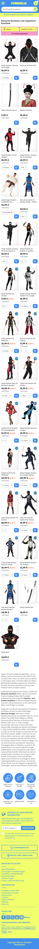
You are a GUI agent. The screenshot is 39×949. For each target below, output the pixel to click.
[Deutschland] (4, 917)
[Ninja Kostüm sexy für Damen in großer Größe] (10, 368)
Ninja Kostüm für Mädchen (7, 339)
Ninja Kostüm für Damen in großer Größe (26, 250)
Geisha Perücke (26, 110)
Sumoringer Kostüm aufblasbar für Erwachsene (8, 201)
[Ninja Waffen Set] (29, 592)
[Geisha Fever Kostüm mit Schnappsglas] (10, 413)
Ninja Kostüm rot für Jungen (9, 156)
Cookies (5, 897)
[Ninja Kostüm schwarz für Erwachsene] (29, 140)
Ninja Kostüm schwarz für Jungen (9, 66)
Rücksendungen (8, 876)
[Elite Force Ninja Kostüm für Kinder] (29, 503)
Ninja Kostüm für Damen (7, 295)
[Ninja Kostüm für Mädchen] (10, 323)
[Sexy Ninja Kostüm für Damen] (10, 503)
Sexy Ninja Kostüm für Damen (9, 519)
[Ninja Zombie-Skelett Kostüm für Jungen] (29, 279)
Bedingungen (9, 836)
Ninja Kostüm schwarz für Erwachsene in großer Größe (9, 250)
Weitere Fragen (8, 878)
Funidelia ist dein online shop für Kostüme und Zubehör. (19, 3)
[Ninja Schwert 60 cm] (10, 95)
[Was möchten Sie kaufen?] (3, 3)
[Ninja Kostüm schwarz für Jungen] (10, 50)
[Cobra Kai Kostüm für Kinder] (29, 368)
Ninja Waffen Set (26, 607)
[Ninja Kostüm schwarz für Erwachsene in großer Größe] (10, 234)
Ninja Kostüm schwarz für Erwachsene (28, 156)
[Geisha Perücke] (29, 95)
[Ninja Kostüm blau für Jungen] (29, 413)
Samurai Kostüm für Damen (27, 339)
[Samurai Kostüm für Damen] (29, 323)
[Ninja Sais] (10, 637)
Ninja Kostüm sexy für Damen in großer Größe (9, 384)
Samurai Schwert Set (28, 65)
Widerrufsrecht (8, 900)
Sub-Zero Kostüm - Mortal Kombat (8, 608)
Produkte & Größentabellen (12, 874)
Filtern (8, 29)
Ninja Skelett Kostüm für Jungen (28, 564)
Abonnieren (28, 828)
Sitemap (5, 902)
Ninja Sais (5, 652)
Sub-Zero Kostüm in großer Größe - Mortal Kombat (28, 201)
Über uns (5, 904)
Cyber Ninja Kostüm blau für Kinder (8, 564)
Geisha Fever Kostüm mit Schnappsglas (9, 429)
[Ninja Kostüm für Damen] (10, 279)
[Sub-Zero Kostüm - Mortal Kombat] (10, 592)
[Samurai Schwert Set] (29, 50)
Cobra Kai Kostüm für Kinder (28, 384)
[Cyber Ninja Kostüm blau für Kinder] (10, 547)
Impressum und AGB (10, 893)
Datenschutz (7, 895)
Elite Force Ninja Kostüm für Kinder (27, 519)
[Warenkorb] (35, 3)
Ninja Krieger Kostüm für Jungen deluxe (28, 474)
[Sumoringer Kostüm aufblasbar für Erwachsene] (10, 185)
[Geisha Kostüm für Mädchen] (10, 458)
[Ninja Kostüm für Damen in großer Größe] (29, 234)
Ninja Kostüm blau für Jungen (28, 429)
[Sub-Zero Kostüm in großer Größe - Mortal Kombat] (29, 185)
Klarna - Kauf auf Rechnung (13, 880)
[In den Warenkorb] (16, 78)
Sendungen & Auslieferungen (13, 871)
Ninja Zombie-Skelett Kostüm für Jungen (28, 295)
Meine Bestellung (8, 869)
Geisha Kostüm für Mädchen (8, 474)
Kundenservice (21, 848)
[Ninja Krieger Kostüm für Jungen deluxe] (29, 458)
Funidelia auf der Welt (10, 890)
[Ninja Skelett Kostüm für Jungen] (29, 547)
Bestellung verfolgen (21, 855)
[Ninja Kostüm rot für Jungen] (10, 140)
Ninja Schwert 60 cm (9, 110)
